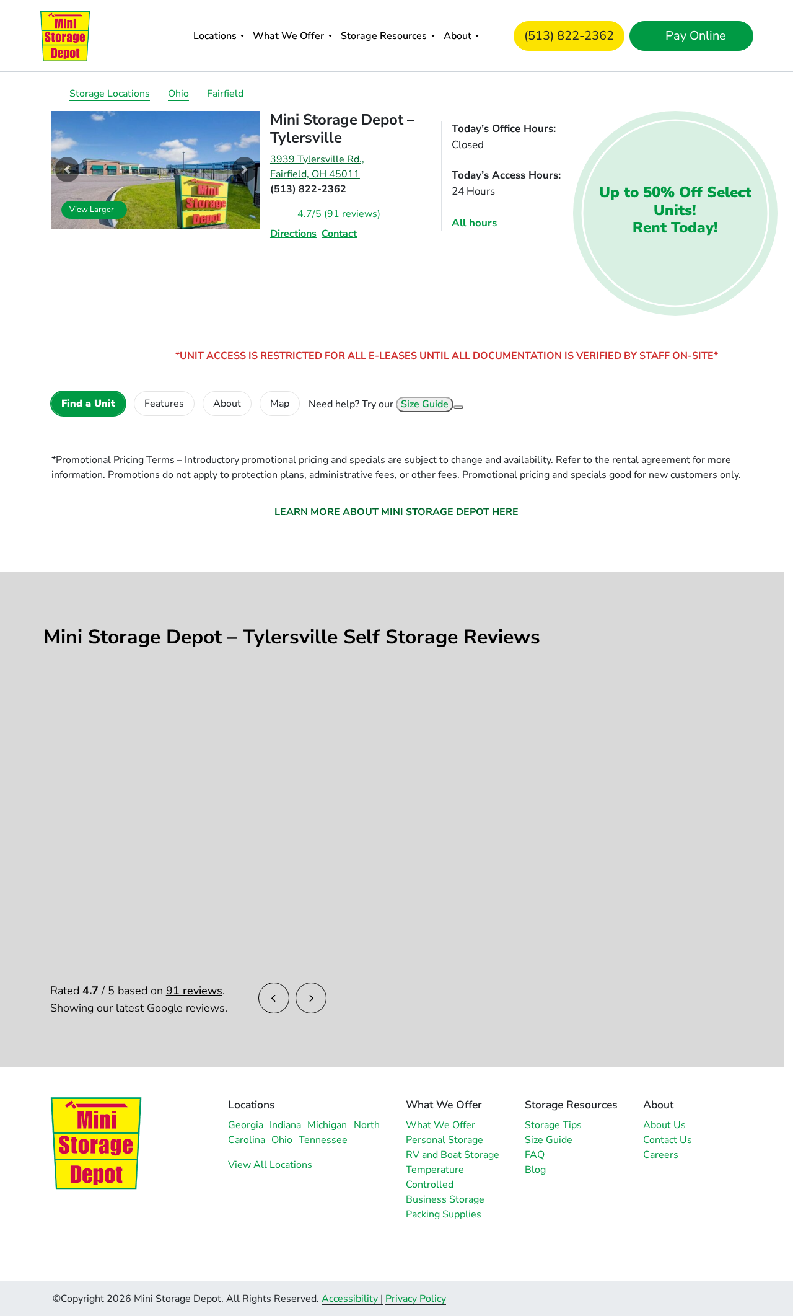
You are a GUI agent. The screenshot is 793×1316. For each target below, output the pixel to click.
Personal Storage (444, 1140)
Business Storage (445, 1199)
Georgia (245, 1125)
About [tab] (227, 403)
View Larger (91, 209)
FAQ (535, 1155)
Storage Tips (553, 1125)
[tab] (88, 403)
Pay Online (694, 35)
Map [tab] (279, 403)
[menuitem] (218, 35)
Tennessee (323, 1140)
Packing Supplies (443, 1214)
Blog (535, 1170)
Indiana (285, 1125)
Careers (660, 1155)
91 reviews (194, 990)
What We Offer (288, 36)
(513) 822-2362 (569, 35)
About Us (664, 1125)
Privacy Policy (415, 1298)
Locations (215, 36)
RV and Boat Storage (452, 1155)
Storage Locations (109, 93)
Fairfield (225, 93)
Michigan (327, 1125)
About (457, 36)
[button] (67, 170)
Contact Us (667, 1140)
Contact (339, 234)
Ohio (178, 93)
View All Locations (270, 1165)
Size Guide (425, 404)
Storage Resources (384, 36)
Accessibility (350, 1298)
